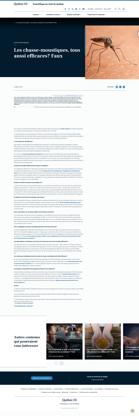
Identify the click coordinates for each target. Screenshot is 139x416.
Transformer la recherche (95, 14)
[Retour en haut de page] (132, 411)
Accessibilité (99, 389)
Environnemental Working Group (70, 202)
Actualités (91, 9)
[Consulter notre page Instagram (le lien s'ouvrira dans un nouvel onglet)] (68, 9)
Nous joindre (107, 9)
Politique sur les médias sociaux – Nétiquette (55, 392)
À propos (36, 14)
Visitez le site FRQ (96, 379)
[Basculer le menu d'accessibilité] (123, 9)
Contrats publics (58, 389)
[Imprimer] (124, 87)
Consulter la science (53, 14)
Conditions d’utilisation (44, 389)
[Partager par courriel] (120, 87)
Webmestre (73, 392)
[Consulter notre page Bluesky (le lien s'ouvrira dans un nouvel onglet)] (76, 9)
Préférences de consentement (88, 392)
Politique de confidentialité (28, 389)
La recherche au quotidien (22, 22)
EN (115, 9)
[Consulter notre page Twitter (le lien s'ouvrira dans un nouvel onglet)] (79, 9)
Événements (98, 9)
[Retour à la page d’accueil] (14, 22)
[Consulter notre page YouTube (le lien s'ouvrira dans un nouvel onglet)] (83, 9)
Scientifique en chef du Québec (48, 4)
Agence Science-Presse (71, 95)
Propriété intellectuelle (71, 389)
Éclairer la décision (73, 14)
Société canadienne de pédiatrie (32, 154)
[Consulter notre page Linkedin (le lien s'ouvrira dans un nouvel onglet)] (72, 9)
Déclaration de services (111, 389)
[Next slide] (61, 363)
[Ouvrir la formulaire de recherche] (119, 9)
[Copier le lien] (117, 87)
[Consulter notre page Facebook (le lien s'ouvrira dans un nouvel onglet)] (65, 9)
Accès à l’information (87, 389)
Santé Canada (65, 129)
